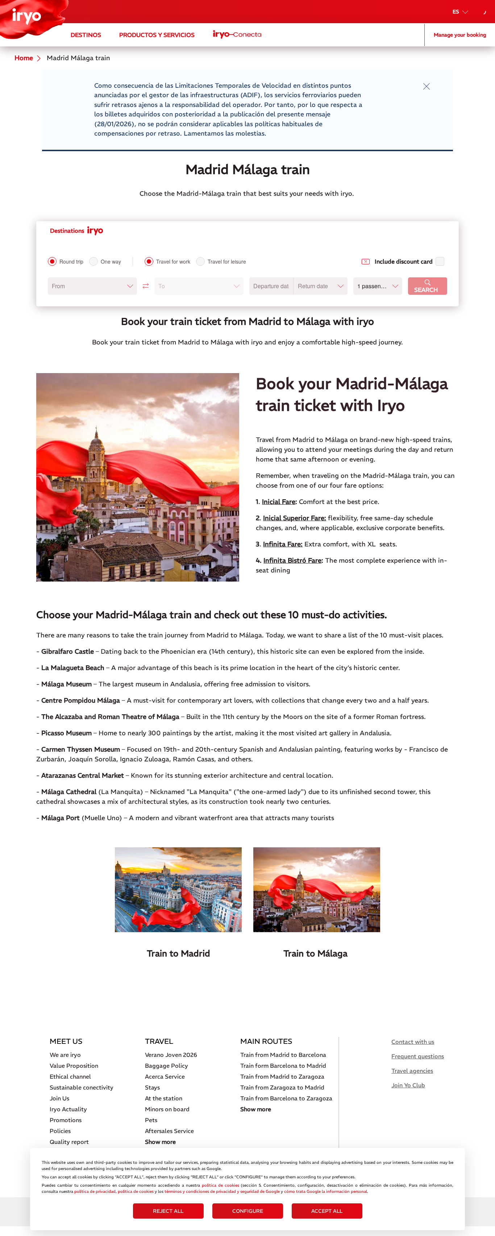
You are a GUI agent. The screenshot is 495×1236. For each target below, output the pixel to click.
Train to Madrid (178, 953)
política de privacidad (95, 1191)
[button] (92, 286)
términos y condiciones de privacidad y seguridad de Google (222, 1191)
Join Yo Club (408, 1085)
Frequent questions (417, 1056)
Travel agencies (412, 1070)
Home (23, 58)
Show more (160, 1141)
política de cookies (220, 1185)
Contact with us (412, 1041)
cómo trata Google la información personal (325, 1191)
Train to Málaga (316, 953)
